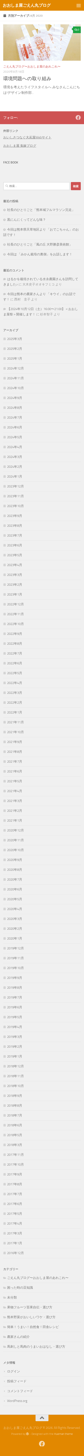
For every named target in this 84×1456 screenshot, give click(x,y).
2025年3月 (14, 339)
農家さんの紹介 (18, 1337)
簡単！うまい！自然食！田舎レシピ (33, 1327)
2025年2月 (14, 349)
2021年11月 (15, 722)
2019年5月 (14, 1017)
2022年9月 (14, 634)
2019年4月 (14, 1027)
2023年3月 (14, 575)
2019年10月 (15, 968)
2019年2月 (14, 1047)
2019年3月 (14, 1037)
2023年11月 (15, 496)
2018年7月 (14, 1115)
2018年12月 (15, 1066)
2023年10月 (15, 506)
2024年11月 (15, 378)
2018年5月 (14, 1135)
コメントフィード (20, 1391)
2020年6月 (14, 889)
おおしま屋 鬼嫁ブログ (19, 146)
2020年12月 (15, 830)
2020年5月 (14, 899)
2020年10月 (15, 850)
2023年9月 (14, 516)
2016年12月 (15, 1253)
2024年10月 (15, 388)
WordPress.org (17, 1401)
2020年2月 (14, 929)
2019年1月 (14, 1056)
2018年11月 (15, 1076)
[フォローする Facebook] (78, 117)
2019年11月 (15, 958)
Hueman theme (63, 1433)
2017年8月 (14, 1184)
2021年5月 (14, 781)
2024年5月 (14, 437)
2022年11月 (15, 614)
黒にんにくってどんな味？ (26, 220)
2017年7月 (14, 1194)
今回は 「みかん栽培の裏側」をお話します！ (39, 254)
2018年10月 (15, 1086)
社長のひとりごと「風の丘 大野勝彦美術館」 (39, 244)
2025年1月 (14, 358)
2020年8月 (14, 870)
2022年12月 (15, 604)
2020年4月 (14, 909)
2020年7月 (14, 879)
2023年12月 (15, 486)
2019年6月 (14, 1007)
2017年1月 (14, 1243)
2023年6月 (14, 545)
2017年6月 (14, 1204)
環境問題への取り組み (27, 78)
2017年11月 (15, 1155)
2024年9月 (14, 398)
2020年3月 (14, 919)
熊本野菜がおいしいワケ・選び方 (31, 1317)
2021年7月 (14, 761)
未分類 (12, 1297)
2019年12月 (15, 948)
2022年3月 (14, 693)
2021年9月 (14, 742)
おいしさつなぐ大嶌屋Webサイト (27, 137)
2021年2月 (14, 811)
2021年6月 (14, 771)
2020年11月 (15, 840)
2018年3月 (14, 1145)
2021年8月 (14, 752)
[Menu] (78, 5)
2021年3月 (14, 801)
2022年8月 (14, 644)
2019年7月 (14, 997)
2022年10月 (15, 624)
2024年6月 (14, 427)
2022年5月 (14, 673)
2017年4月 (14, 1223)
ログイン (13, 1371)
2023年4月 (14, 565)
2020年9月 (14, 860)
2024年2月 (14, 467)
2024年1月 (14, 476)
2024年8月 (14, 408)
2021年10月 (15, 732)
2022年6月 (14, 663)
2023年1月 (14, 594)
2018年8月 (14, 1105)
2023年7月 (14, 535)
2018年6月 (14, 1125)
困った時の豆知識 (20, 1288)
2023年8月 (14, 526)
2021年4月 (14, 791)
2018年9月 (14, 1096)
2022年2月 (14, 702)
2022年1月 (14, 712)
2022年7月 (14, 653)
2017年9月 (14, 1174)
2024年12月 (15, 368)
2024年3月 (14, 457)
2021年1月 (14, 820)
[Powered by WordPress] (27, 1433)
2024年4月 (14, 447)
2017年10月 (15, 1164)
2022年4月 (14, 683)
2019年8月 (14, 988)
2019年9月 (14, 978)
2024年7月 (14, 417)
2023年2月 (14, 585)
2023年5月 (14, 555)
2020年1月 (14, 938)
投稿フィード (16, 1381)
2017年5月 (14, 1214)
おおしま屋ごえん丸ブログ (27, 5)
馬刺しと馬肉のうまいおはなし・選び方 (36, 1347)
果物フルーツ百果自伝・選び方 (29, 1307)
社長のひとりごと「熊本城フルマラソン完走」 (41, 210)
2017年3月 (14, 1233)
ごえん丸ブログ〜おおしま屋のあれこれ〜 (32, 66)
